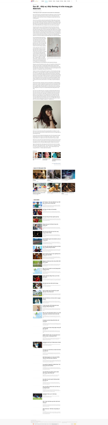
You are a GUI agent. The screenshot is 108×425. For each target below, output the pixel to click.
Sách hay (35, 4)
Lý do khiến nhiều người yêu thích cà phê (54, 192)
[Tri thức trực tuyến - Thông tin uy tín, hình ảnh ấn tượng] (34, 1)
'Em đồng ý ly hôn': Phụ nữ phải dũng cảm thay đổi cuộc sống (56, 160)
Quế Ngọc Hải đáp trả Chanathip (49, 209)
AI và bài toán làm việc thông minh (67, 179)
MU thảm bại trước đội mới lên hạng (50, 283)
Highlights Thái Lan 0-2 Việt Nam (50, 394)
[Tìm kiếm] (76, 1)
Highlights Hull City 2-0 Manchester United (52, 342)
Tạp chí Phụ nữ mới (57, 163)
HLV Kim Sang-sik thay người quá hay (51, 216)
